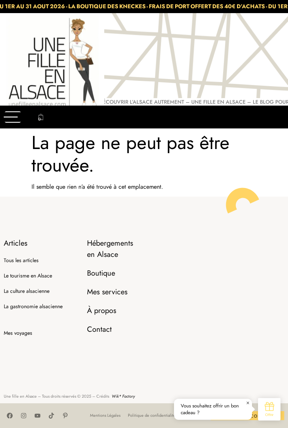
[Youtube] (38, 416)
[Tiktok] (51, 416)
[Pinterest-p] (65, 416)
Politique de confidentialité (152, 415)
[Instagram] (24, 416)
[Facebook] (10, 416)
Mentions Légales (105, 415)
